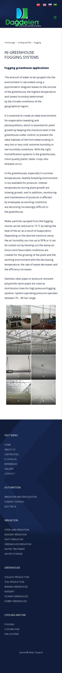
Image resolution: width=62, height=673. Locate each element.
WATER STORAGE (14, 553)
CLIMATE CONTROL (14, 501)
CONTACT (10, 473)
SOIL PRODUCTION (14, 581)
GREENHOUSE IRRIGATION (18, 544)
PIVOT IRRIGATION (14, 539)
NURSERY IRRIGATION (15, 534)
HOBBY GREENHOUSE (16, 601)
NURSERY (9, 591)
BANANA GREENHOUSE (16, 586)
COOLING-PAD (12, 629)
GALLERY (9, 468)
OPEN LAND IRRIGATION (17, 529)
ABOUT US (10, 449)
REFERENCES (11, 464)
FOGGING (9, 624)
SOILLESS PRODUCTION (17, 577)
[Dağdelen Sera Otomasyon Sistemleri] (38, 4)
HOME (8, 444)
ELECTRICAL (11, 506)
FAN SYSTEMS (12, 634)
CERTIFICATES (12, 454)
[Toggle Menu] (55, 17)
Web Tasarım (36, 652)
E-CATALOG (11, 459)
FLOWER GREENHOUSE (16, 596)
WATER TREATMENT (15, 549)
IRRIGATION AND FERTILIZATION (21, 496)
